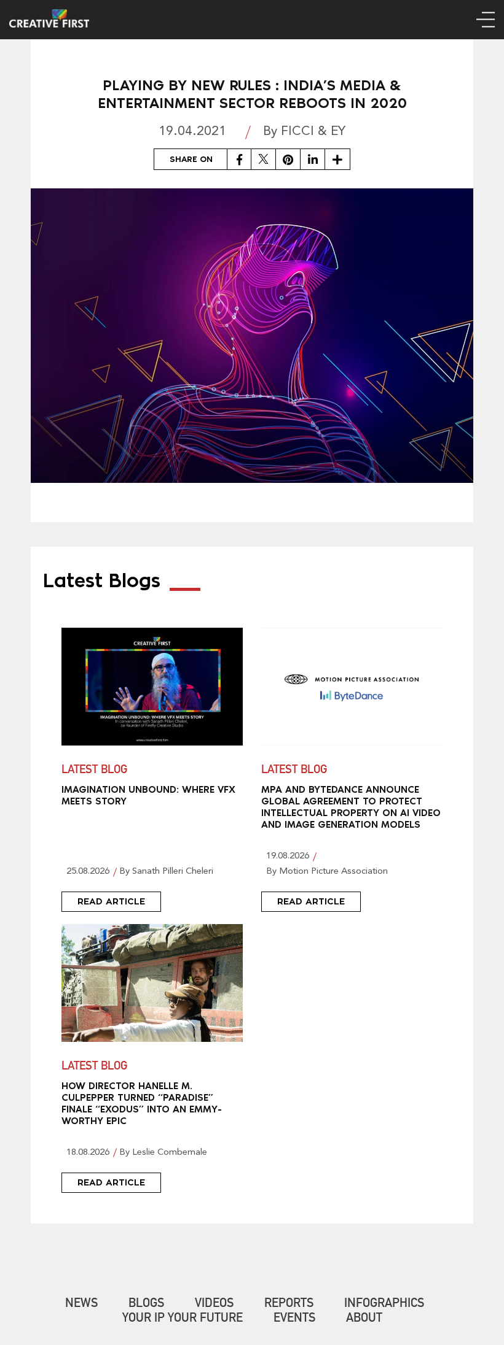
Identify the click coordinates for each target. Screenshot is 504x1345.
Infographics (384, 1304)
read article (111, 901)
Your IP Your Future (182, 1319)
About (364, 1319)
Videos (214, 1304)
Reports (288, 1304)
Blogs (146, 1304)
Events (294, 1319)
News (81, 1304)
